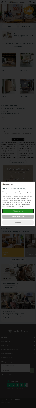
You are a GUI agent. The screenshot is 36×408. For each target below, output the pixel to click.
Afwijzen (18, 222)
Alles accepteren (18, 211)
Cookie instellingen (18, 216)
